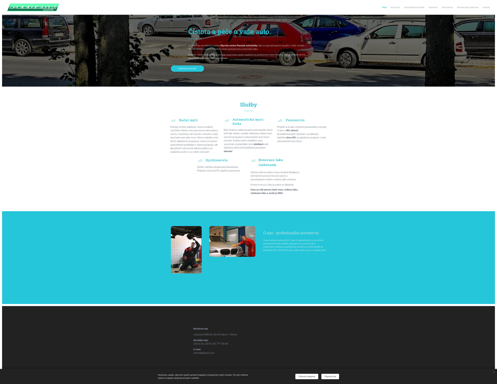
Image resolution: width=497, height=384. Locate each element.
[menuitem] (385, 7)
